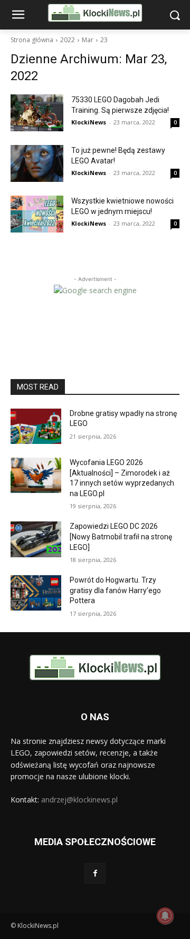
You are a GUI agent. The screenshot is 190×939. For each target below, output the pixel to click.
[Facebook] (94, 873)
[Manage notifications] (165, 915)
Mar (87, 39)
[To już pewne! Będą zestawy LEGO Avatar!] (37, 163)
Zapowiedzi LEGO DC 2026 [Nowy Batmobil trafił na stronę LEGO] (121, 536)
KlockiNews (88, 122)
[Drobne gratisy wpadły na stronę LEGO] (36, 426)
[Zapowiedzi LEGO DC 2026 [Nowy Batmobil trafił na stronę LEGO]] (36, 539)
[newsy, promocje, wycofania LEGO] (95, 13)
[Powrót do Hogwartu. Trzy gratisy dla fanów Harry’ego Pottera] (36, 593)
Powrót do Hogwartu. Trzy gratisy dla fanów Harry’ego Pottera (115, 590)
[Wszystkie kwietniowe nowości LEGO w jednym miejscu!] (37, 214)
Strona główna (32, 39)
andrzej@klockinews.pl (79, 800)
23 (104, 39)
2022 (67, 39)
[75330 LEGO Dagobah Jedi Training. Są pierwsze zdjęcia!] (37, 112)
